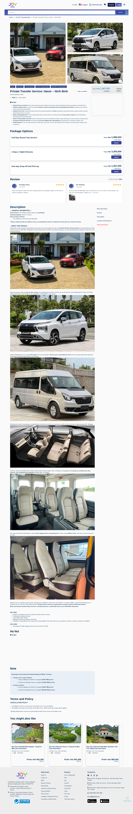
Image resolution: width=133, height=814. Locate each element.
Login (119, 5)
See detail (95, 192)
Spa (65, 780)
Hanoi (12, 86)
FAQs (42, 780)
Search (120, 12)
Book (116, 143)
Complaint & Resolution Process (49, 796)
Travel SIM (67, 788)
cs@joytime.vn (94, 797)
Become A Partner (46, 783)
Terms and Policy (102, 225)
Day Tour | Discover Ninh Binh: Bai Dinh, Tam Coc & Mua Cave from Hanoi (66, 747)
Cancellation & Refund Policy (48, 799)
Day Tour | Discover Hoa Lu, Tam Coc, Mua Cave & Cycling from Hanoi (102, 747)
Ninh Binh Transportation (59, 86)
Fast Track (67, 793)
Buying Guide (44, 785)
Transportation (29, 86)
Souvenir (66, 783)
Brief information (102, 209)
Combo (66, 796)
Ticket (65, 791)
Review (99, 213)
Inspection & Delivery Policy (48, 788)
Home (11, 17)
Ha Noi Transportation (23, 17)
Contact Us (44, 777)
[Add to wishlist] (42, 725)
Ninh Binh (20, 86)
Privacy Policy (45, 793)
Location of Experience (104, 221)
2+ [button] (120, 81)
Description (100, 217)
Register (111, 5)
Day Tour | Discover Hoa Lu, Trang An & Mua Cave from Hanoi (28, 747)
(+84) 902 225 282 (95, 793)
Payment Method (45, 791)
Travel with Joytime (69, 799)
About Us (43, 775)
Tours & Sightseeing (69, 775)
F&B (65, 777)
